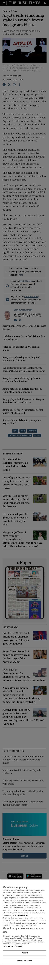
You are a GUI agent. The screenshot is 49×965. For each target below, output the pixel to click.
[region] (24, 922)
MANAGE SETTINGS (24, 960)
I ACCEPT (24, 953)
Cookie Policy (23, 915)
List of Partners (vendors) (12, 946)
